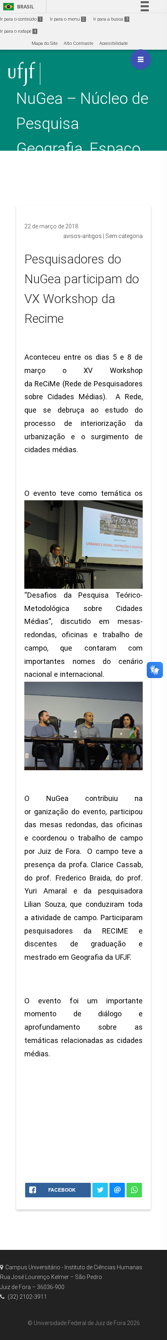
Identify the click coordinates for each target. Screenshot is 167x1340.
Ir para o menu (67, 19)
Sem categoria (124, 236)
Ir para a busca (110, 19)
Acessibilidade (113, 43)
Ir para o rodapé (18, 31)
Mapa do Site (45, 43)
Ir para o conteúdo (20, 19)
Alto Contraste (78, 43)
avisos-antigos (82, 236)
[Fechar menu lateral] (141, 59)
